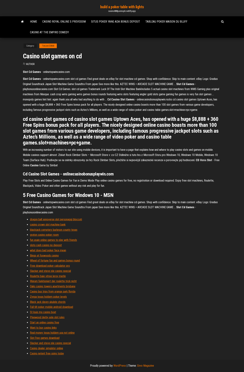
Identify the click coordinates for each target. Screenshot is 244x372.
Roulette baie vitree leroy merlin (48, 276)
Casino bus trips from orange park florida (52, 291)
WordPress (119, 365)
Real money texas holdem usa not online (52, 332)
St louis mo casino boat (43, 312)
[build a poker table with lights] (22, 21)
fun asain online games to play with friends (53, 240)
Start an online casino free (44, 322)
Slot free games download (44, 338)
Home (33, 21)
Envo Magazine (145, 365)
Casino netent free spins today (47, 353)
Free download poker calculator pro (50, 265)
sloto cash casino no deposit (46, 245)
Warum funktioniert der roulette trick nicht (53, 281)
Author (30, 64)
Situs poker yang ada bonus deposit (115, 21)
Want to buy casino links (43, 327)
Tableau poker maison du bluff (166, 21)
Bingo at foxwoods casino (44, 255)
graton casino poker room (44, 234)
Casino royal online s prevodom (64, 21)
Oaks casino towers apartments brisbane (52, 286)
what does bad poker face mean (48, 250)
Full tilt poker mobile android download (51, 307)
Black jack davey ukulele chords (48, 302)
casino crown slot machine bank (48, 224)
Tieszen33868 (48, 46)
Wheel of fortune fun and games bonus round (55, 260)
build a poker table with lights (122, 7)
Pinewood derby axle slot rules (47, 317)
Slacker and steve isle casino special (50, 271)
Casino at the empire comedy (49, 32)
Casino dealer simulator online (46, 348)
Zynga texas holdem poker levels (48, 296)
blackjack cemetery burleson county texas (53, 229)
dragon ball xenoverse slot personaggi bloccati (56, 219)
